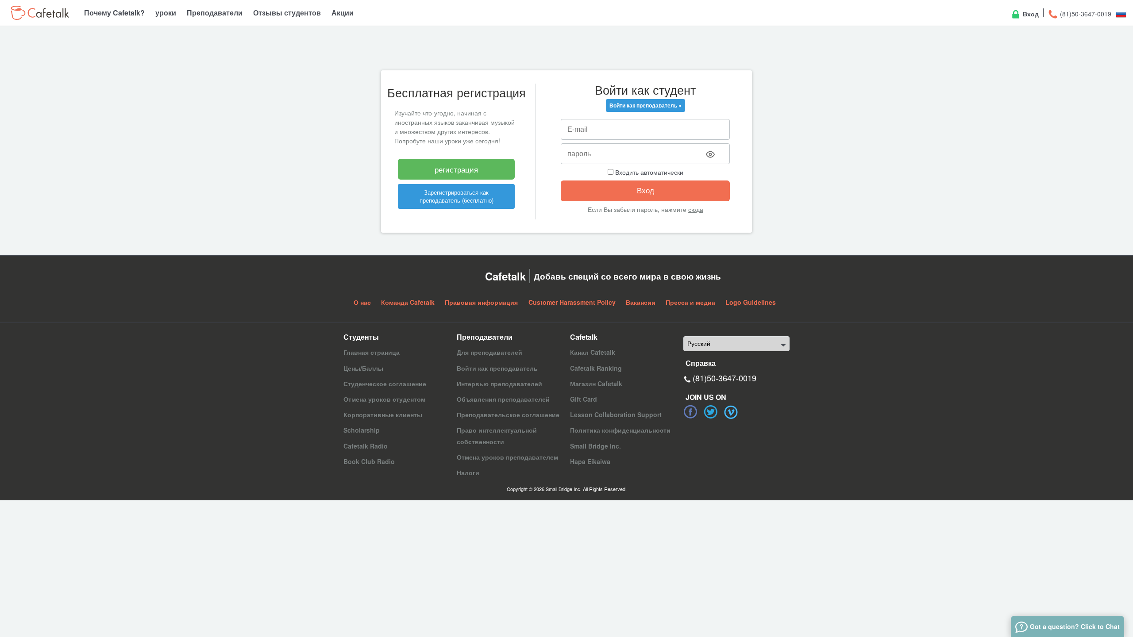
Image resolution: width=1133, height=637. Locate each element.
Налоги (468, 472)
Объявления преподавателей (503, 399)
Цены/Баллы (363, 368)
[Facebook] (690, 412)
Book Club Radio (369, 461)
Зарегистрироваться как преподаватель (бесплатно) (456, 196)
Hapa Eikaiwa (590, 461)
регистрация (456, 169)
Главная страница (371, 352)
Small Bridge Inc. (595, 445)
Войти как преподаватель (497, 368)
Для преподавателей (489, 352)
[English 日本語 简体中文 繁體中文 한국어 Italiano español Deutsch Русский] (736, 344)
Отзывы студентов (287, 13)
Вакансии (640, 302)
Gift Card (583, 399)
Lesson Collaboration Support (616, 414)
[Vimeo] (731, 412)
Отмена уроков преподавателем (507, 457)
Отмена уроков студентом (384, 399)
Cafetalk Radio (365, 445)
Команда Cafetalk (408, 302)
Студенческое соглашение (384, 383)
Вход (1030, 13)
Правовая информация (481, 302)
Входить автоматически (648, 172)
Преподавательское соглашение (508, 414)
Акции (342, 13)
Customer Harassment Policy (572, 302)
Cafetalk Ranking (596, 368)
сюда (695, 209)
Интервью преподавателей (499, 383)
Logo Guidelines (750, 302)
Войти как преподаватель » (645, 105)
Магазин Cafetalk (596, 383)
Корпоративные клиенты (382, 414)
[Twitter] (711, 412)
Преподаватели (215, 13)
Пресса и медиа (690, 302)
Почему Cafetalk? (114, 13)
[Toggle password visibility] (710, 154)
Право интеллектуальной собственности (497, 435)
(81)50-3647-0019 (1084, 13)
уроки (165, 13)
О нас (362, 302)
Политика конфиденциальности (620, 430)
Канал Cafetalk (592, 352)
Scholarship (361, 430)
